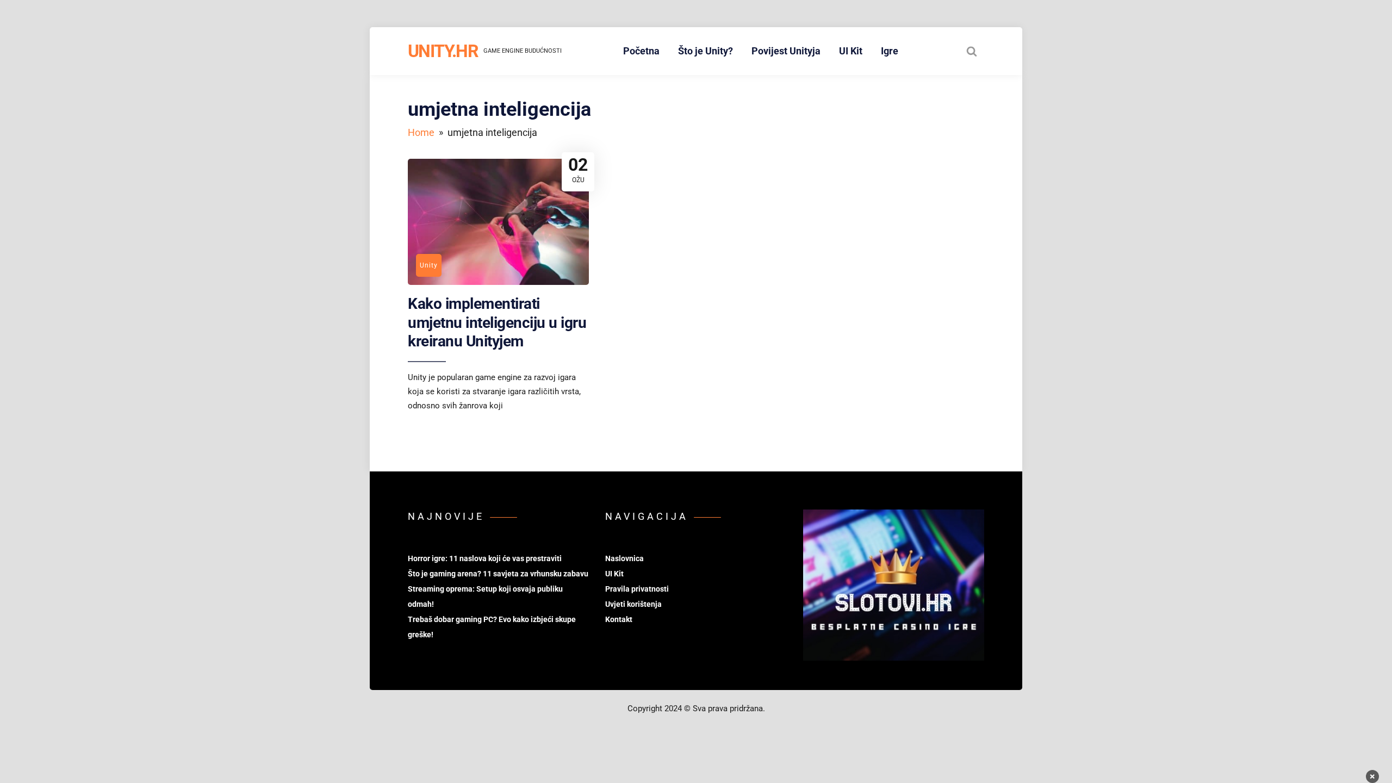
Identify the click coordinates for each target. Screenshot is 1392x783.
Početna (641, 51)
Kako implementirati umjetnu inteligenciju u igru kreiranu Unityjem (497, 322)
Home (421, 132)
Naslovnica (624, 558)
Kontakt (618, 619)
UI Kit (850, 51)
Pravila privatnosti (637, 589)
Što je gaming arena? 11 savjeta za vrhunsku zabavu (498, 573)
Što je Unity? (705, 51)
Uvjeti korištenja (633, 604)
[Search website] (972, 51)
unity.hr (443, 51)
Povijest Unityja (786, 51)
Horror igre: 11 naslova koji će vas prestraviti (485, 558)
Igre (889, 51)
